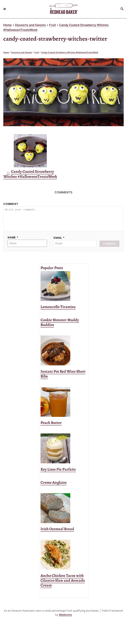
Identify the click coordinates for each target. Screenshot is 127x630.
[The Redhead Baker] (63, 9)
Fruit (52, 25)
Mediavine (65, 614)
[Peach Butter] (63, 402)
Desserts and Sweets (30, 25)
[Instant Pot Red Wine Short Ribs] (63, 350)
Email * (59, 237)
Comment (10, 204)
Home (7, 25)
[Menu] (5, 9)
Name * (13, 237)
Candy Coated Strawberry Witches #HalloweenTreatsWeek (69, 52)
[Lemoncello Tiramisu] (63, 286)
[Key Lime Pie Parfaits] (63, 448)
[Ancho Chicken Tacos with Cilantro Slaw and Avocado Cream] (63, 555)
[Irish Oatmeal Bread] (63, 508)
